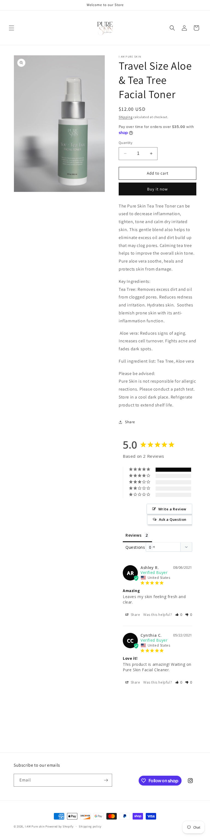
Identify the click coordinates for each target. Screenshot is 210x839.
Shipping (126, 117)
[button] (11, 28)
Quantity (125, 142)
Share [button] (130, 421)
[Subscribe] (106, 780)
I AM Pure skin (35, 826)
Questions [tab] (135, 547)
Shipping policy (90, 826)
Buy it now (157, 189)
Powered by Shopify (59, 826)
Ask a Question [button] (172, 519)
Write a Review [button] (172, 509)
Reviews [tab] (133, 535)
